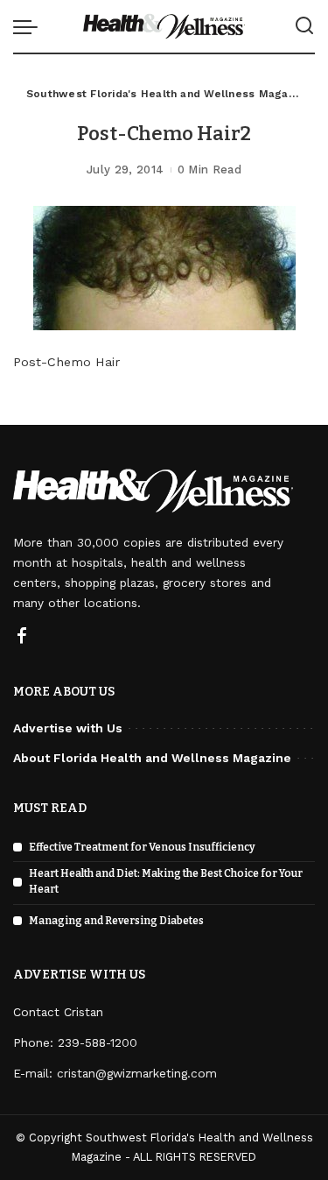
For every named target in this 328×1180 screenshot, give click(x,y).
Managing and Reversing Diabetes (116, 921)
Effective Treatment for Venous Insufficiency (142, 847)
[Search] (304, 26)
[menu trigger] (29, 26)
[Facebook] (22, 637)
